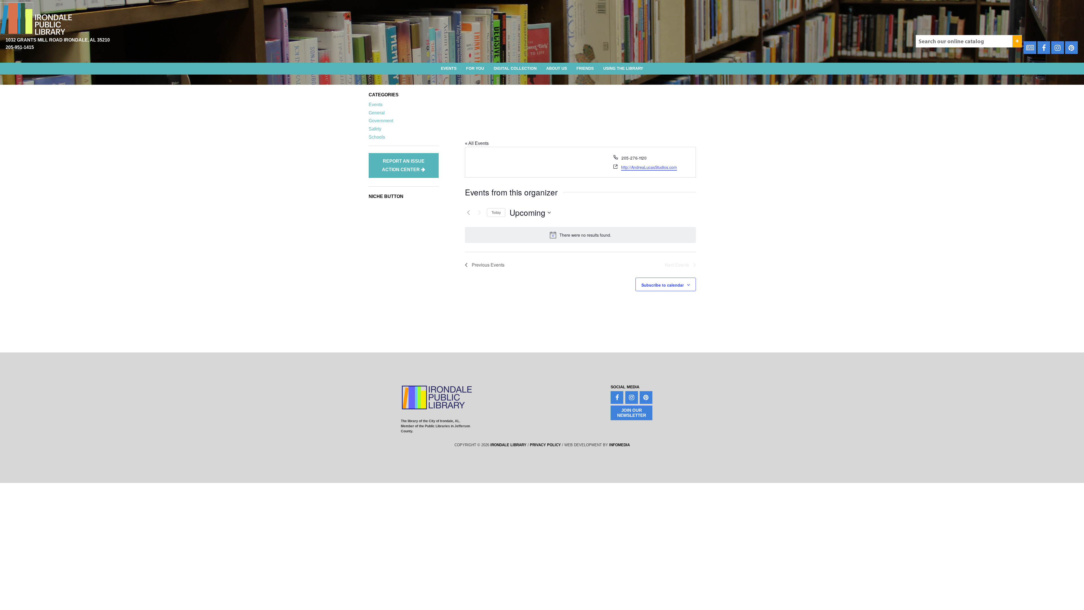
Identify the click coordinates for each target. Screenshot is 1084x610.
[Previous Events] (468, 212)
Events (448, 68)
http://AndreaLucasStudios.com (649, 167)
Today (496, 212)
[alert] (580, 235)
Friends (585, 68)
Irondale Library (508, 445)
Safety (375, 129)
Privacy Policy (545, 445)
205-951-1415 (20, 47)
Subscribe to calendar (662, 285)
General (377, 112)
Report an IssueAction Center (403, 165)
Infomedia (619, 445)
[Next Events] (479, 212)
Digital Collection (515, 68)
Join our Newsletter (631, 413)
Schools (377, 137)
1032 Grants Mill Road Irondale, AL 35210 (58, 40)
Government (381, 120)
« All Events (477, 143)
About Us (556, 68)
